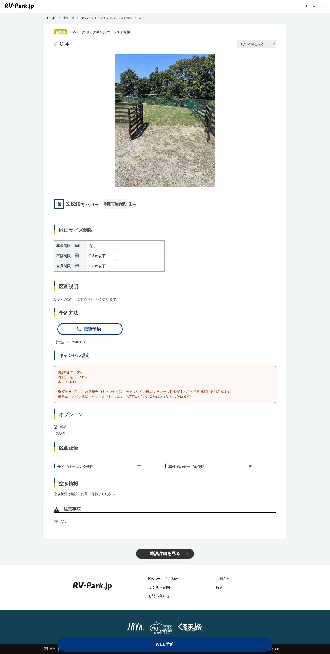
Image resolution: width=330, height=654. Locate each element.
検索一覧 (68, 18)
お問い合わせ (159, 596)
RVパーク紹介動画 (163, 578)
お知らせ (223, 578)
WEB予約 (165, 644)
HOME (51, 18)
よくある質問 (159, 587)
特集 (219, 587)
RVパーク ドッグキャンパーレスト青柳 (106, 18)
